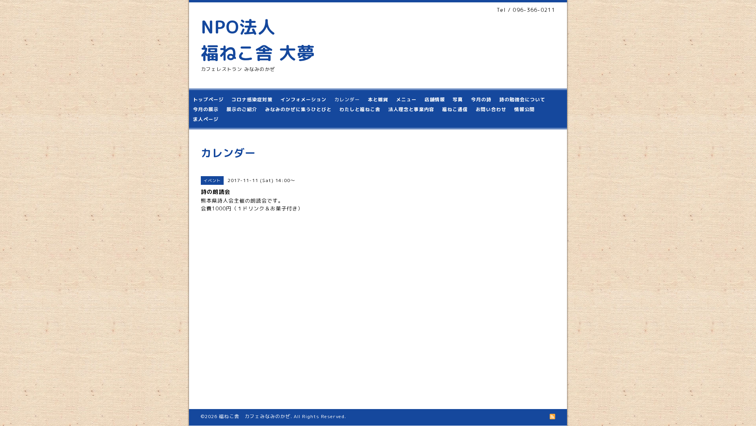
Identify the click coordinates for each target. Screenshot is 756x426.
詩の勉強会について (522, 99)
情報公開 (524, 109)
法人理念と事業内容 (411, 109)
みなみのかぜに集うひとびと (298, 109)
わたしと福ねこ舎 (359, 109)
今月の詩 (481, 99)
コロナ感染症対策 (252, 99)
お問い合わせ (491, 109)
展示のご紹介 (241, 109)
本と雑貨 (378, 99)
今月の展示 (206, 109)
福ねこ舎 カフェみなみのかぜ (255, 416)
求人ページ (206, 119)
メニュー (406, 99)
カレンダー (347, 99)
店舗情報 (434, 99)
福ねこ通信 (455, 109)
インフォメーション (303, 99)
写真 (458, 99)
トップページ (208, 99)
